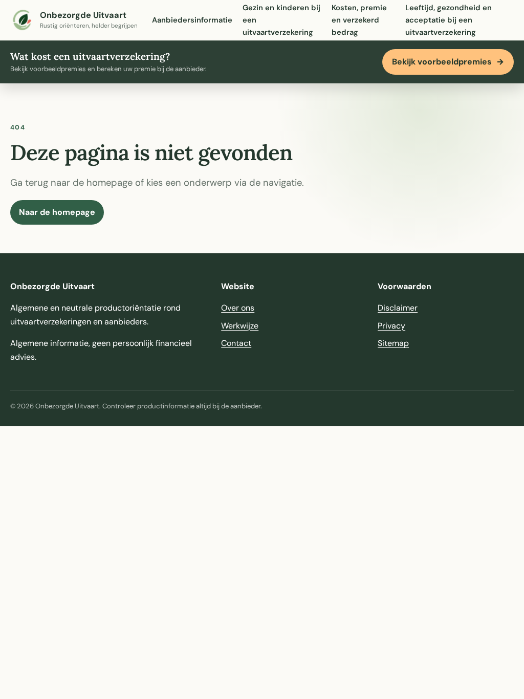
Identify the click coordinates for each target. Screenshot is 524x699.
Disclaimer (398, 307)
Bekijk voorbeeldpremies (448, 61)
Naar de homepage (57, 212)
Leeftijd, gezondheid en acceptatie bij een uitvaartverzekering (448, 20)
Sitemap (393, 343)
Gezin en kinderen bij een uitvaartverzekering (281, 20)
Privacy (391, 325)
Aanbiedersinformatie (192, 20)
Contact (236, 343)
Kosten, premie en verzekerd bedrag (359, 20)
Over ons (237, 307)
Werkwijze (239, 325)
